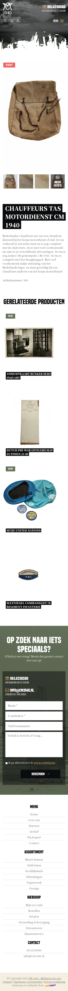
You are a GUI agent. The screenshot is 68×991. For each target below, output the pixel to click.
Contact (34, 843)
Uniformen (34, 865)
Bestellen (34, 911)
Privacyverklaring (55, 981)
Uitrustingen (34, 877)
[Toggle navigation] (62, 20)
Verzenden (38, 774)
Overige (34, 888)
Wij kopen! (34, 837)
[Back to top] (62, 985)
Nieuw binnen (34, 859)
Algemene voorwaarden (28, 981)
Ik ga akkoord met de (31, 762)
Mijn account (34, 905)
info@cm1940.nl (34, 956)
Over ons (34, 820)
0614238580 (34, 950)
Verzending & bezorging (34, 922)
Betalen (34, 916)
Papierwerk (34, 882)
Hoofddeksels (34, 871)
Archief (34, 831)
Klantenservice (34, 934)
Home (34, 814)
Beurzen (34, 826)
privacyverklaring (44, 762)
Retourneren (34, 928)
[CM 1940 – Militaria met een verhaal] (7, 8)
